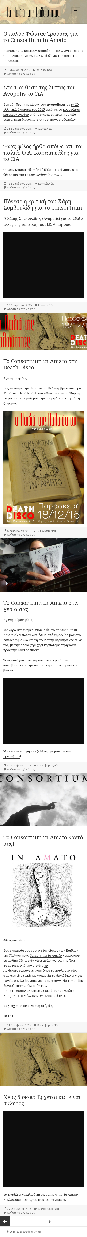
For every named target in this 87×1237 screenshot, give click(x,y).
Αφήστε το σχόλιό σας (21, 74)
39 (46, 965)
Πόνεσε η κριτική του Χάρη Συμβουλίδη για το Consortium (42, 204)
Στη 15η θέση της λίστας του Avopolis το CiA (39, 90)
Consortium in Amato (46, 955)
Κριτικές (41, 70)
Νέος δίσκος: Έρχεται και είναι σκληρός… (42, 1100)
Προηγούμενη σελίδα (5, 1221)
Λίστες (42, 128)
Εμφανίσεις (43, 531)
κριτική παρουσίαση (38, 50)
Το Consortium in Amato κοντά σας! (43, 840)
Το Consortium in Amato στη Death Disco (40, 364)
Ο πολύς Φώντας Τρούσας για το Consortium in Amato (40, 37)
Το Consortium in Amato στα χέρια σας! (40, 606)
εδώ (62, 995)
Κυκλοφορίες (45, 765)
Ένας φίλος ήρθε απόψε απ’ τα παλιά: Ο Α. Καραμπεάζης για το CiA (42, 152)
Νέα (49, 70)
